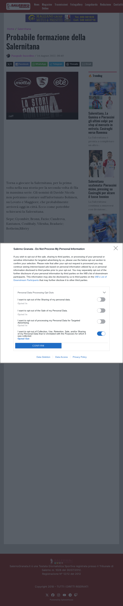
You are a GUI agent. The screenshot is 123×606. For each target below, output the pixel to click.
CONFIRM (38, 346)
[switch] (101, 299)
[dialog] (61, 303)
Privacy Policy (80, 357)
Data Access (61, 357)
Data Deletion (43, 357)
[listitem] (61, 292)
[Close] (117, 249)
